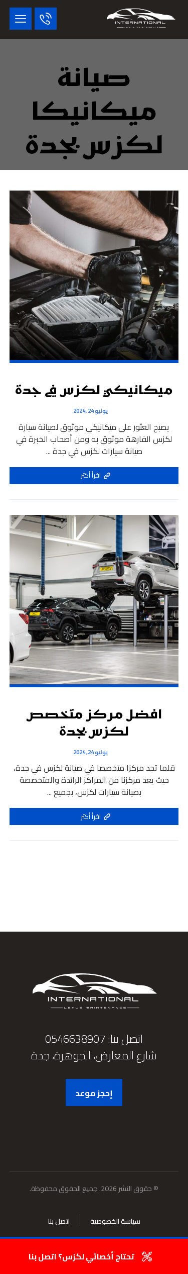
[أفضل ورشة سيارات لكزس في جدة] (140, 20)
